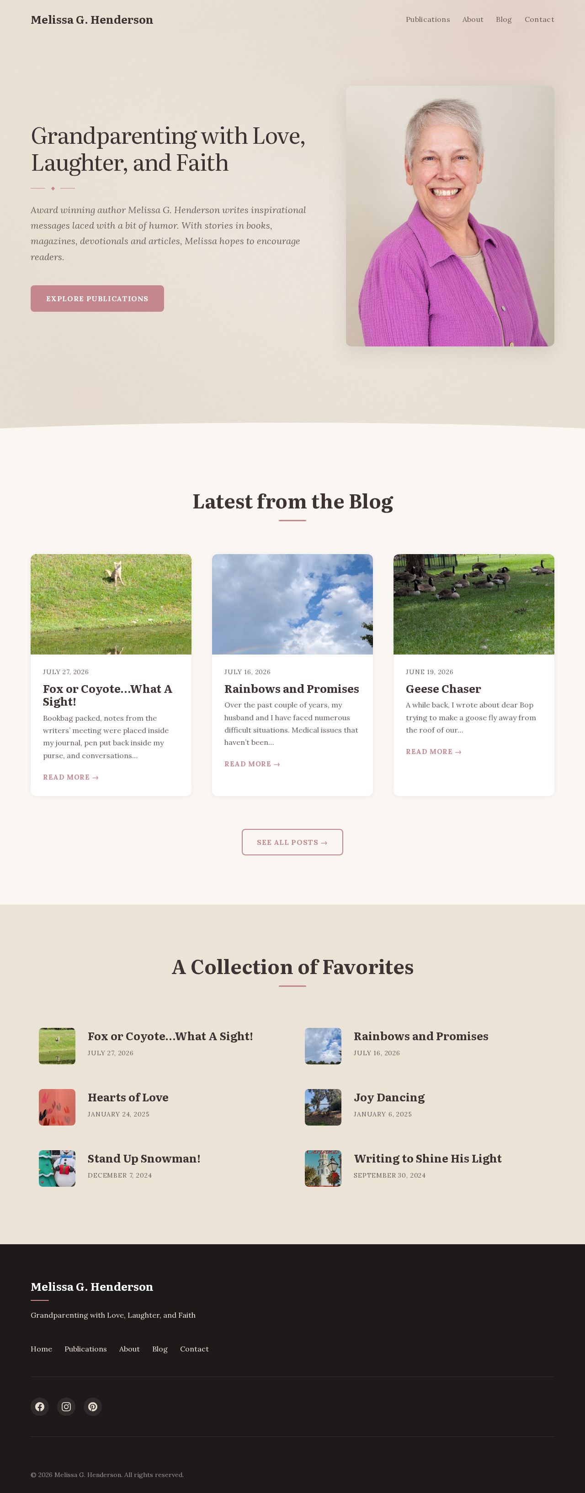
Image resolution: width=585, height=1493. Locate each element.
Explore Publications (97, 298)
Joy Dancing (389, 1097)
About (473, 19)
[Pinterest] (93, 1407)
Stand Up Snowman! (144, 1158)
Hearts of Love (128, 1097)
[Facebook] (40, 1407)
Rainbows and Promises (291, 688)
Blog (504, 19)
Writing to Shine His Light (428, 1158)
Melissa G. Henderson (92, 19)
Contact (539, 19)
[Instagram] (66, 1407)
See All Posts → (292, 842)
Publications (428, 19)
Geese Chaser (443, 688)
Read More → (71, 777)
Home (41, 1348)
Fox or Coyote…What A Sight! (108, 694)
